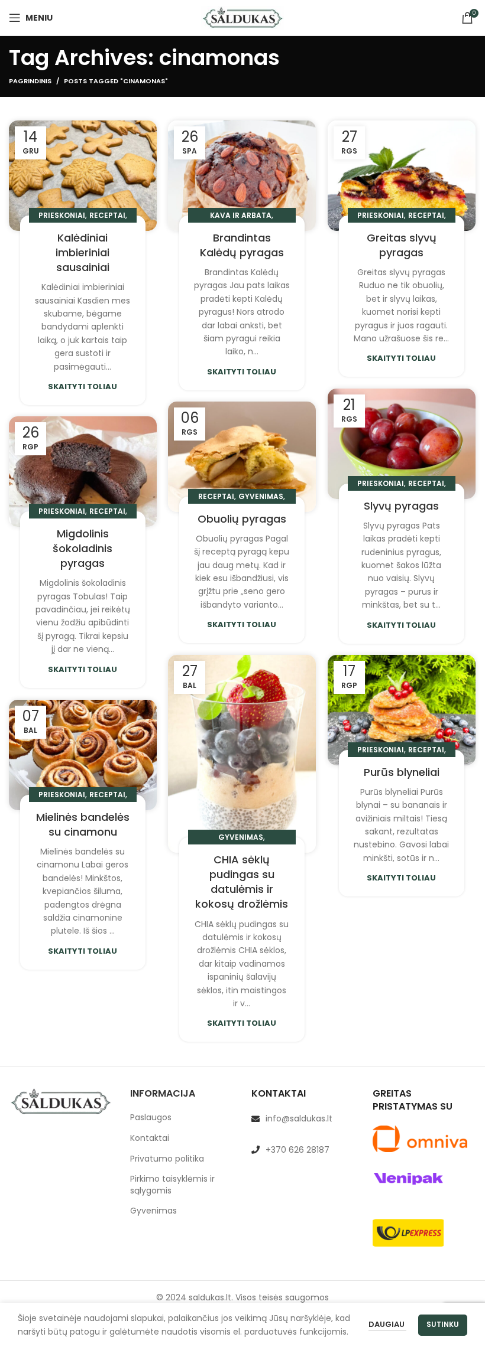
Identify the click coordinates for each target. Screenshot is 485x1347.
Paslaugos (151, 1117)
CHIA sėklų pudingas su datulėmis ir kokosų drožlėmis (241, 882)
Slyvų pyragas (401, 505)
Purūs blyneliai (401, 772)
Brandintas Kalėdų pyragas (242, 245)
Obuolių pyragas (242, 518)
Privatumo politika (167, 1159)
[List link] (303, 1118)
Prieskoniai (61, 215)
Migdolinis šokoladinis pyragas (82, 548)
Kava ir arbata (240, 215)
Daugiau (387, 1324)
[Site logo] (242, 17)
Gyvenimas (260, 496)
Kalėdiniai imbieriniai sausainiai (82, 252)
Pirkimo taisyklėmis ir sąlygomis (172, 1184)
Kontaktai (149, 1138)
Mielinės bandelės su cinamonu (83, 824)
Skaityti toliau (82, 386)
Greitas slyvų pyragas (401, 245)
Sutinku (442, 1324)
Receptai (107, 215)
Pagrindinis (30, 81)
